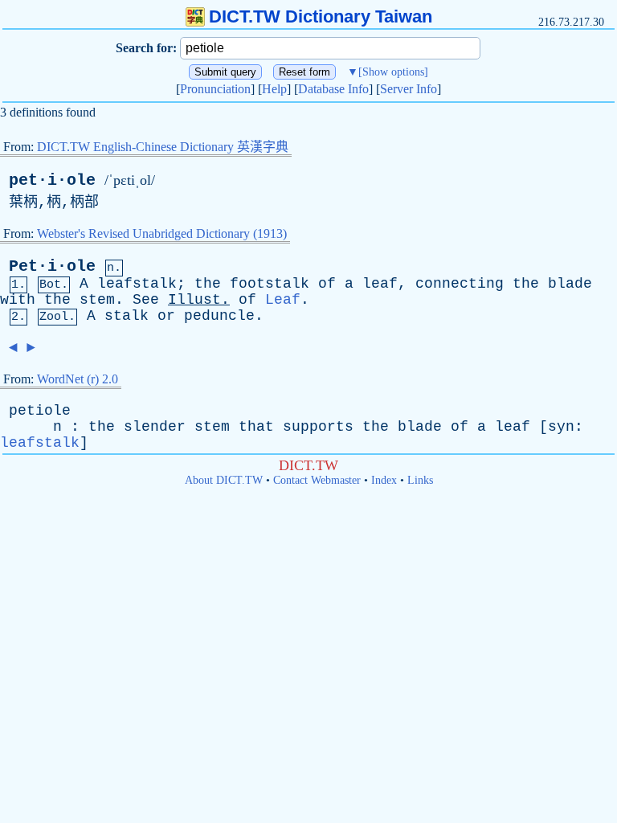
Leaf (282, 300)
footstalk (269, 284)
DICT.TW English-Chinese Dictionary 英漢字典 (162, 147)
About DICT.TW (224, 480)
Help (274, 89)
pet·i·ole (52, 180)
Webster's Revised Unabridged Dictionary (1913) (162, 233)
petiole (40, 411)
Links (420, 480)
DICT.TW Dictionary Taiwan (320, 16)
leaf (380, 284)
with (17, 300)
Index (384, 480)
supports (318, 427)
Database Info (333, 89)
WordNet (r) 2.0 (77, 379)
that (256, 427)
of (327, 284)
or (166, 316)
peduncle (219, 316)
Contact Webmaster (317, 480)
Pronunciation (215, 89)
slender (155, 427)
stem (97, 300)
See (146, 300)
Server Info (408, 89)
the (207, 284)
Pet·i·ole (52, 266)
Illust (194, 300)
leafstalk (137, 284)
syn (561, 427)
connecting (459, 284)
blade (570, 284)
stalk (126, 316)
